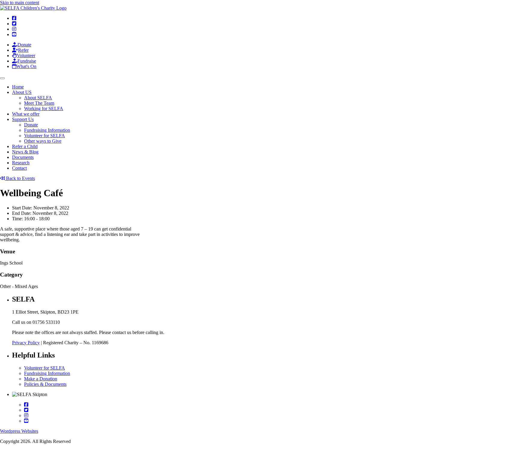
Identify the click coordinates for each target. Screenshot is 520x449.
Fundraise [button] (26, 60)
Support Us (23, 119)
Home (18, 86)
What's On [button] (26, 66)
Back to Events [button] (20, 178)
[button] (14, 18)
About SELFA (38, 97)
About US (22, 92)
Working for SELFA (43, 108)
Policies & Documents (45, 384)
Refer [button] (23, 50)
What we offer (25, 113)
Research (20, 162)
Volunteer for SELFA (44, 135)
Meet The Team (39, 103)
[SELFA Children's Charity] (33, 8)
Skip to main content (19, 2)
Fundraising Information (47, 130)
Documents (23, 157)
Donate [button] (24, 44)
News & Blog (25, 151)
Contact (19, 168)
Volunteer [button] (26, 55)
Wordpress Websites (19, 431)
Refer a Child (25, 146)
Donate (31, 124)
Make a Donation (40, 378)
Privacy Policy (26, 342)
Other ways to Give (42, 141)
